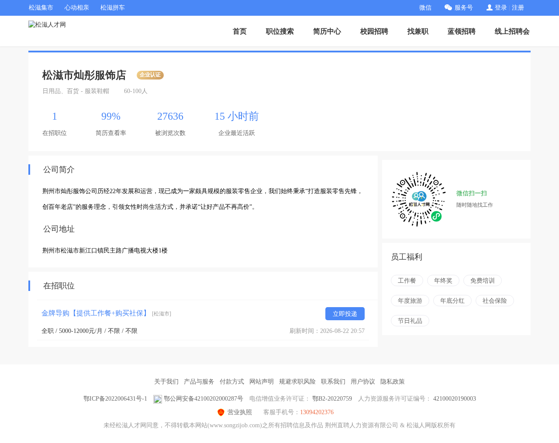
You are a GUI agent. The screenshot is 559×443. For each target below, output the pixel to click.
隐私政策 (392, 381)
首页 (240, 31)
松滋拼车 (112, 7)
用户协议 (363, 381)
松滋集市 (41, 7)
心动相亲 (77, 7)
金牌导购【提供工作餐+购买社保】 (106, 313)
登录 (501, 7)
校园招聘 (374, 31)
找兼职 (417, 31)
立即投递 (345, 314)
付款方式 (232, 381)
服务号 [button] (464, 7)
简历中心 (327, 31)
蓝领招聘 (462, 31)
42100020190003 (454, 398)
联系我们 (333, 381)
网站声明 (261, 381)
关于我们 (166, 381)
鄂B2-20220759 (332, 398)
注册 (518, 7)
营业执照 (240, 412)
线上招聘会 (512, 31)
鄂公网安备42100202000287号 (203, 398)
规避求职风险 (297, 381)
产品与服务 (199, 381)
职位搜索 (280, 31)
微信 (425, 7)
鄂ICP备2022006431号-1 (115, 398)
